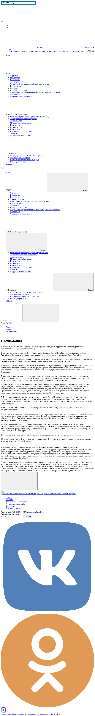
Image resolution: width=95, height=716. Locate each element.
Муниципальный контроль (21, 123)
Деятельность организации (16, 502)
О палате (10, 329)
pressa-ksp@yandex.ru (36, 512)
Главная (9, 327)
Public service (11, 153)
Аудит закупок (16, 121)
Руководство (15, 78)
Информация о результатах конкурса (24, 160)
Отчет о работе (16, 127)
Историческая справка (19, 90)
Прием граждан (16, 86)
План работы (15, 125)
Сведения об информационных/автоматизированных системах (35, 92)
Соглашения (15, 94)
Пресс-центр (15, 129)
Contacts (9, 164)
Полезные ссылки (13, 508)
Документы (14, 88)
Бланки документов (18, 162)
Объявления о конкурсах (20, 158)
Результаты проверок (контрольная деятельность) (29, 117)
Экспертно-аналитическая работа (23, 119)
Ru (7, 25)
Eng (7, 27)
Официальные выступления (21, 97)
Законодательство (17, 82)
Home (8, 55)
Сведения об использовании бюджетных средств (29, 84)
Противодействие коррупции (21, 131)
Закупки (13, 133)
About (8, 73)
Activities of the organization (16, 114)
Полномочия (15, 80)
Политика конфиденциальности (13, 714)
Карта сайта (15, 49)
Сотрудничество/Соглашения (21, 135)
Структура (14, 76)
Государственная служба (15, 504)
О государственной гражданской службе (26, 156)
